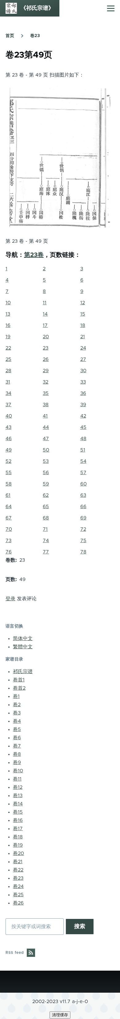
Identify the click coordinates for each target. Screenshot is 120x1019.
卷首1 (19, 679)
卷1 (16, 696)
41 (45, 416)
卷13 (17, 795)
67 (9, 517)
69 (83, 517)
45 (83, 427)
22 (8, 348)
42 (83, 416)
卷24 (18, 886)
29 (46, 370)
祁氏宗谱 (23, 671)
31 (8, 382)
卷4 (17, 721)
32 (45, 382)
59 (46, 483)
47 (46, 438)
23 (45, 348)
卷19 (18, 845)
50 (46, 450)
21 (82, 336)
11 (44, 302)
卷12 (17, 787)
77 (46, 551)
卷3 (17, 712)
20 (46, 336)
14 (45, 314)
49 (9, 450)
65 (46, 506)
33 (83, 382)
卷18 (18, 836)
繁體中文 (23, 646)
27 (83, 359)
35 (46, 393)
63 (83, 495)
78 (83, 551)
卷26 (18, 903)
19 (8, 336)
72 (83, 529)
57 (83, 472)
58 (9, 483)
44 (46, 427)
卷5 (17, 729)
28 (8, 370)
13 (8, 314)
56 (46, 472)
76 (9, 551)
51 (82, 450)
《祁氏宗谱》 (37, 8)
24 (83, 348)
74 (46, 540)
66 (83, 506)
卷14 (18, 803)
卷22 (18, 869)
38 (46, 404)
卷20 (18, 853)
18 (82, 325)
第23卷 (34, 255)
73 (8, 540)
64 (9, 506)
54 (83, 461)
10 (8, 302)
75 (83, 540)
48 (83, 438)
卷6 (17, 737)
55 (9, 472)
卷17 (18, 828)
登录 (10, 598)
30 (83, 370)
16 (8, 325)
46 (9, 438)
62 (46, 495)
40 (9, 416)
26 (46, 359)
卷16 (18, 820)
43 (8, 427)
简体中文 (23, 638)
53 (46, 461)
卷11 (17, 779)
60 (83, 483)
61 (8, 495)
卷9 (17, 762)
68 (46, 517)
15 (82, 314)
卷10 (18, 770)
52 (8, 461)
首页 (10, 36)
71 (45, 529)
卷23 (35, 36)
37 (8, 404)
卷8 (17, 754)
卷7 (17, 746)
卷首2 (19, 688)
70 (9, 529)
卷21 (17, 861)
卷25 (18, 894)
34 (8, 393)
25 (8, 359)
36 (83, 393)
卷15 (18, 812)
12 (82, 302)
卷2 (17, 704)
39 (83, 404)
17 (45, 325)
